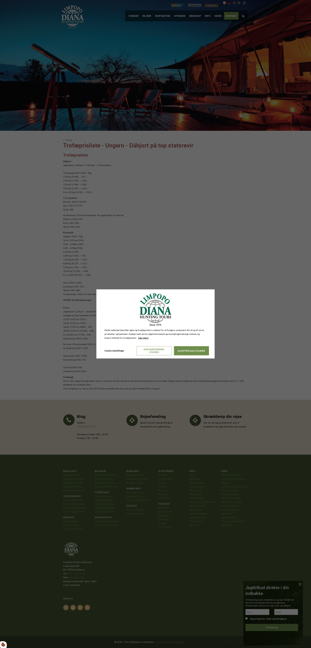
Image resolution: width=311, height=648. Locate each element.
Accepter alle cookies (191, 350)
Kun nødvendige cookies (154, 351)
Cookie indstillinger (114, 350)
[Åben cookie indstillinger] (3, 644)
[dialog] (155, 323)
